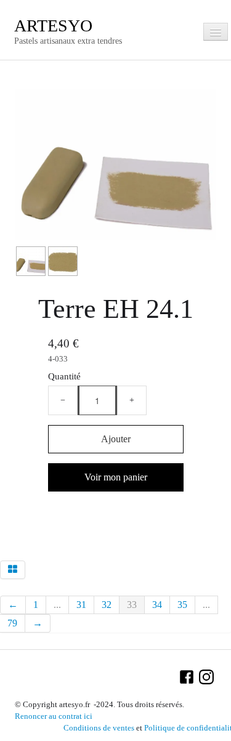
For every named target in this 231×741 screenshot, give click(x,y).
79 (12, 623)
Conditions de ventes (98, 728)
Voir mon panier (115, 477)
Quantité (64, 376)
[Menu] (215, 32)
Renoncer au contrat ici (53, 716)
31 (81, 604)
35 (182, 604)
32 (106, 604)
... (57, 604)
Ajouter (116, 439)
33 (132, 604)
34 (157, 604)
